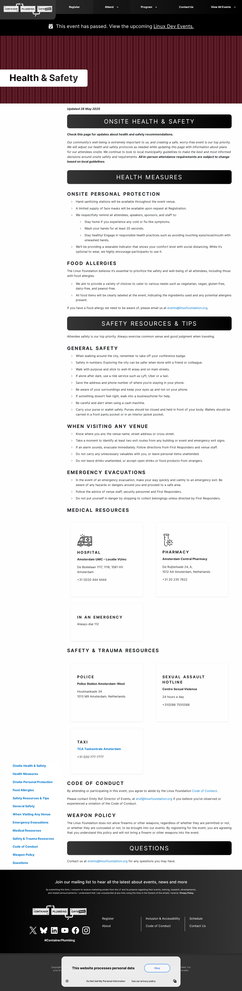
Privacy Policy (186, 893)
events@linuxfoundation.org (187, 308)
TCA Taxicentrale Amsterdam (99, 749)
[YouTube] (65, 930)
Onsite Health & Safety (29, 766)
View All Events (221, 6)
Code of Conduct (25, 846)
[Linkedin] (54, 930)
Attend (109, 6)
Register (74, 6)
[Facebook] (75, 930)
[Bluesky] (43, 930)
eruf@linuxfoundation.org (154, 799)
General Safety (24, 806)
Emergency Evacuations (30, 822)
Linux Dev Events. (174, 26)
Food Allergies (23, 790)
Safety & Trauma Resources (33, 838)
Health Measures (25, 774)
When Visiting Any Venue (31, 814)
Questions (20, 863)
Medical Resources (27, 830)
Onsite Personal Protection (33, 782)
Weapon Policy (23, 855)
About (106, 926)
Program (146, 6)
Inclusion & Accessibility (163, 918)
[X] (33, 930)
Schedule (195, 918)
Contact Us (186, 6)
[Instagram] (86, 930)
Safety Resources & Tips (31, 798)
